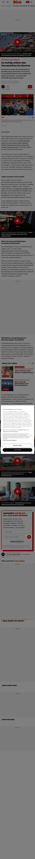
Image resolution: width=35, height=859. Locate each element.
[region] (17, 429)
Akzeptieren (17, 449)
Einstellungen (17, 445)
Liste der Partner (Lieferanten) (9, 440)
